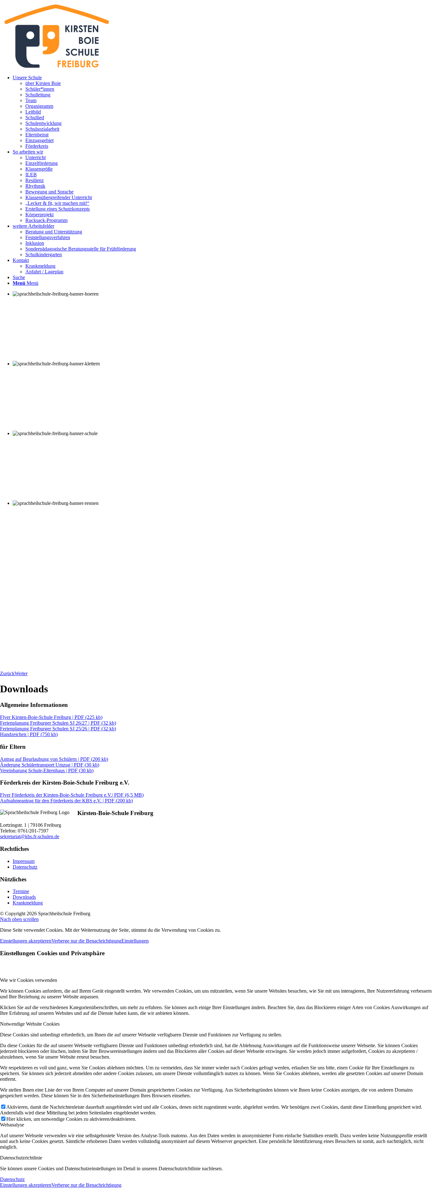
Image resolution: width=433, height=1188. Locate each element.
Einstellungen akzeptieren (25, 940)
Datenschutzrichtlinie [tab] (21, 1157)
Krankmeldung (28, 902)
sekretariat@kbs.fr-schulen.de (29, 836)
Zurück (7, 673)
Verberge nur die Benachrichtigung (86, 940)
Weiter (21, 673)
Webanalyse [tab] (12, 1124)
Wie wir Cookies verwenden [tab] (28, 980)
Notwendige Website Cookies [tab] (30, 1024)
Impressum (24, 861)
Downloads (24, 897)
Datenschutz (25, 867)
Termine (21, 891)
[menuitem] (223, 112)
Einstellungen (135, 940)
